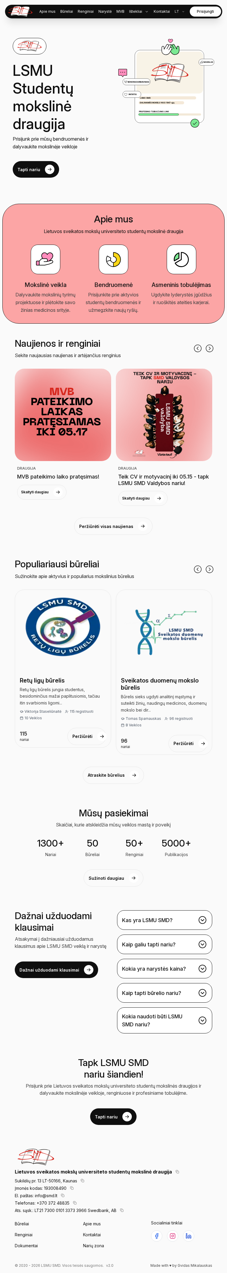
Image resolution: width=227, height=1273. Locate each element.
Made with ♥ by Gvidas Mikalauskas (181, 1265)
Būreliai (22, 1223)
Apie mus (92, 1223)
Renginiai (24, 1234)
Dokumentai (26, 1245)
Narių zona (93, 1245)
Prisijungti (205, 11)
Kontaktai (92, 1234)
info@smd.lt (46, 1195)
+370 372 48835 (53, 1202)
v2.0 (110, 1265)
